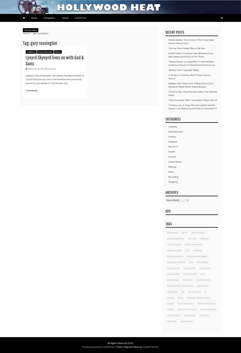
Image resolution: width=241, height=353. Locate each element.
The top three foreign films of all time (186, 48)
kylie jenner (203, 286)
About (65, 17)
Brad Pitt (192, 239)
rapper (170, 304)
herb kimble (205, 268)
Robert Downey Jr (186, 304)
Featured (172, 141)
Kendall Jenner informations (180, 286)
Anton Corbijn (197, 233)
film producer (173, 268)
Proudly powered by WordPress (98, 346)
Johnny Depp (173, 280)
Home (34, 17)
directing (197, 250)
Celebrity (31, 51)
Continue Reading (31, 91)
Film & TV (173, 146)
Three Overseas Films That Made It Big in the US (192, 100)
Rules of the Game (206, 304)
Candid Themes (151, 346)
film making (202, 262)
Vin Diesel (204, 315)
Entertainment (45, 51)
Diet (187, 250)
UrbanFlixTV (190, 315)
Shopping (173, 181)
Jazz (203, 274)
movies (170, 298)
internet (172, 156)
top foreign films (208, 309)
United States (173, 315)
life (183, 292)
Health (171, 151)
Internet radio (190, 274)
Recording (173, 176)
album (185, 233)
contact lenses (174, 244)
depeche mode (174, 250)
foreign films (190, 268)
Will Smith (172, 321)
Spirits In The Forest (187, 309)
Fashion (172, 136)
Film (191, 262)
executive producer (176, 262)
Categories (48, 17)
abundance (172, 233)
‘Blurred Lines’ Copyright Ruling (183, 70)
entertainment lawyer (197, 256)
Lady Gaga (172, 292)
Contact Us (80, 17)
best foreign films (175, 239)
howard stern (173, 274)
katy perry (187, 280)
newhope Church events (198, 298)
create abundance (193, 244)
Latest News (174, 161)
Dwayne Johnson (175, 256)
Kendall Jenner (203, 280)
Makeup (172, 166)
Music (58, 51)
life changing (194, 292)
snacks (170, 309)
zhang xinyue (187, 321)
